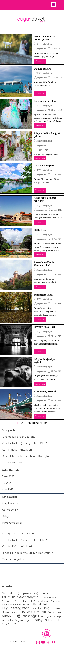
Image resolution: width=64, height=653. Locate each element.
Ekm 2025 (8, 476)
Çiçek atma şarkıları (14, 462)
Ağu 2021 (7, 489)
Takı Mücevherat (38, 601)
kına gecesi (48, 616)
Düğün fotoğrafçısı (44, 44)
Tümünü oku (40, 61)
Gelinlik (7, 593)
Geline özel (52, 620)
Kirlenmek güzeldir (45, 101)
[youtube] (43, 642)
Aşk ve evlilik (10, 509)
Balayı (5, 516)
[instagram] (38, 642)
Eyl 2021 (7, 482)
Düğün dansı (52, 608)
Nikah (7, 616)
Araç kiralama (10, 503)
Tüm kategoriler (12, 522)
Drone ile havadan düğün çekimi (44, 38)
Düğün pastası (22, 593)
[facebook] (48, 642)
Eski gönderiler (36, 423)
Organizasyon (23, 620)
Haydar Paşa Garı (44, 326)
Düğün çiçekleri (11, 612)
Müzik (41, 612)
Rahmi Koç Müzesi (45, 391)
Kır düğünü (28, 612)
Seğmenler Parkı (43, 294)
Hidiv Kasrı (40, 230)
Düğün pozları (42, 68)
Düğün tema (40, 593)
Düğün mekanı (49, 597)
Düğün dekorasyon (20, 597)
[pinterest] (53, 642)
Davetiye (37, 608)
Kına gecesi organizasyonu (18, 436)
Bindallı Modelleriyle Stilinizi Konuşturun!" (28, 456)
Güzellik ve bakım (19, 604)
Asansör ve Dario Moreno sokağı (44, 264)
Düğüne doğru (26, 616)
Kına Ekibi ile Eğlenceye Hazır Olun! (24, 443)
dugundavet (42, 48)
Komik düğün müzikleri (17, 449)
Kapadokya (54, 612)
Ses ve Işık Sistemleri (14, 601)
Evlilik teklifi (42, 604)
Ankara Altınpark (44, 165)
